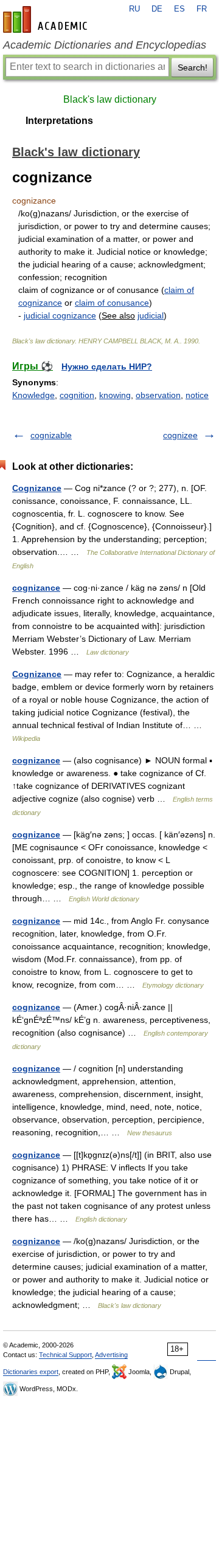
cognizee (180, 435)
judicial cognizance (60, 315)
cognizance (36, 588)
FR (201, 9)
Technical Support (65, 1354)
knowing (115, 395)
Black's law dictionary (109, 99)
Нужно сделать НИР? (106, 366)
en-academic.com (47, 19)
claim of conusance (112, 303)
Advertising (111, 1354)
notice (197, 395)
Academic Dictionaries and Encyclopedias (104, 45)
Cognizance (36, 488)
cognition (77, 395)
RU (134, 9)
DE (156, 9)
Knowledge (33, 395)
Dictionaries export (30, 1371)
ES (179, 9)
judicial (150, 315)
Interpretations (59, 120)
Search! (192, 67)
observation (158, 395)
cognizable (51, 435)
